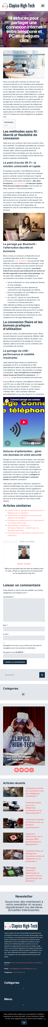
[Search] (42, 675)
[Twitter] (21, 770)
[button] (42, 5)
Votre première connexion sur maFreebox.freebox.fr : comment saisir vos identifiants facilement (23, 527)
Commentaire (8, 597)
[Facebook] (16, 770)
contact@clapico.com (16, 968)
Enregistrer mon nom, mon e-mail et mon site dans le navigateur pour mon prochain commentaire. (22, 646)
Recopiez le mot (13, 652)
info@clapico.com (31, 968)
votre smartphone (20, 261)
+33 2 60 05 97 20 (19, 972)
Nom (5, 625)
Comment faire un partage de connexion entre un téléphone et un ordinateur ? (35, 856)
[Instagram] (31, 770)
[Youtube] (26, 770)
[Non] (44, 1019)
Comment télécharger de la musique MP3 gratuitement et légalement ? (34, 839)
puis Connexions (20, 183)
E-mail (6, 634)
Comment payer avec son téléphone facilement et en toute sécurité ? (33, 807)
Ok (24, 1022)
